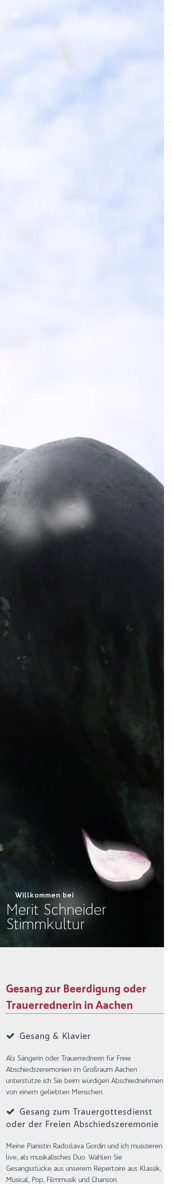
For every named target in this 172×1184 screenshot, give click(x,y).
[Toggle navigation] (15, 15)
